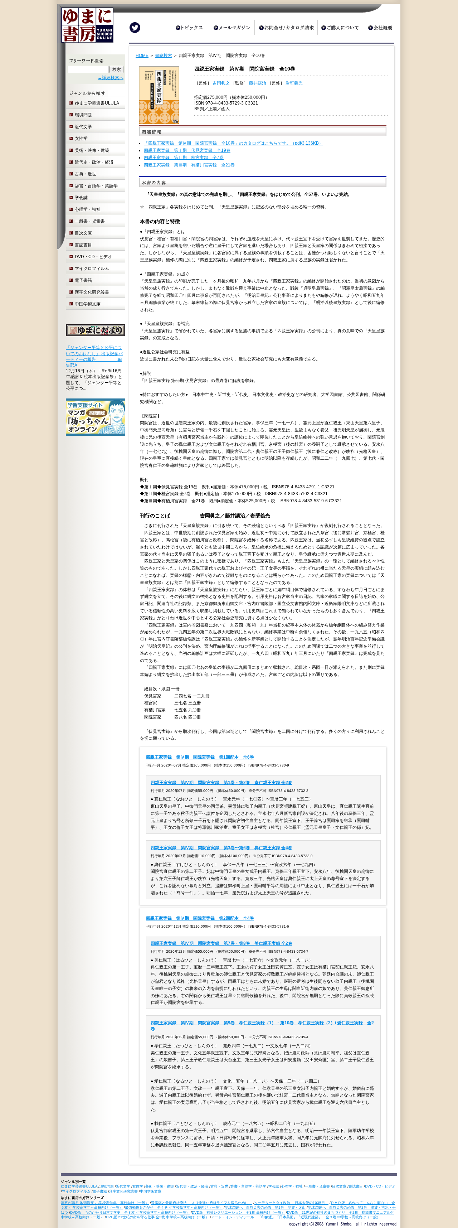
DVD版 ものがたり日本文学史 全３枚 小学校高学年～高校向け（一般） (130, 1212)
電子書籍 (83, 280)
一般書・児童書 (90, 221)
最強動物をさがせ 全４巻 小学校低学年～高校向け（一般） (174, 1207)
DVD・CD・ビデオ (93, 256)
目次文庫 (83, 233)
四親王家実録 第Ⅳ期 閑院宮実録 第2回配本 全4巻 (200, 918)
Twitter (135, 27)
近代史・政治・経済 (94, 162)
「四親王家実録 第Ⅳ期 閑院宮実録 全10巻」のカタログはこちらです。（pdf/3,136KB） (233, 143)
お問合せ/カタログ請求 (285, 27)
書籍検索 (163, 55)
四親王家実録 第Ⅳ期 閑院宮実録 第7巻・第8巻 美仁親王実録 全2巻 (221, 943)
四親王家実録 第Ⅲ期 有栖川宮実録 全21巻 (189, 165)
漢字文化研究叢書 (92, 292)
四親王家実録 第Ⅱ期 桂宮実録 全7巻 (184, 157)
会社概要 (382, 27)
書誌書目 (83, 244)
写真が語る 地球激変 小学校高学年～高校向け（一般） (105, 1203)
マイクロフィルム (92, 268)
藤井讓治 (257, 83)
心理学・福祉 (88, 209)
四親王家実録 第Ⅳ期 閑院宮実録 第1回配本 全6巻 (200, 757)
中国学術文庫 (90, 303)
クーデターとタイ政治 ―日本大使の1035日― (291, 1203)
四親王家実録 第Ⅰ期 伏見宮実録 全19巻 (187, 150)
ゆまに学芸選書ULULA (97, 103)
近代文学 (83, 126)
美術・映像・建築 (92, 150)
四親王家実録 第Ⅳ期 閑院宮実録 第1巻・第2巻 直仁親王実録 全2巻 (221, 782)
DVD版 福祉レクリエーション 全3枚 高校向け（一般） (238, 1212)
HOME (142, 55)
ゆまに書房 (85, 28)
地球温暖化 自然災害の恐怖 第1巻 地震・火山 (265, 1207)
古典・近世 (85, 174)
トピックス (190, 27)
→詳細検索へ (110, 77)
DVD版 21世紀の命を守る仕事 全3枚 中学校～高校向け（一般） (157, 1217)
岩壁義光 (294, 83)
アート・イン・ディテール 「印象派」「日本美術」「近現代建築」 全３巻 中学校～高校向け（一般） (295, 1217)
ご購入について (340, 27)
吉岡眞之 (221, 83)
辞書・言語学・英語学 (96, 185)
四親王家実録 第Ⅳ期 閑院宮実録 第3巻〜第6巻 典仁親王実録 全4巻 (221, 847)
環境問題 (83, 114)
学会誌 (81, 197)
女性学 (81, 138)
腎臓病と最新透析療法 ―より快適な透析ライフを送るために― (201, 1203)
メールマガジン (231, 27)
